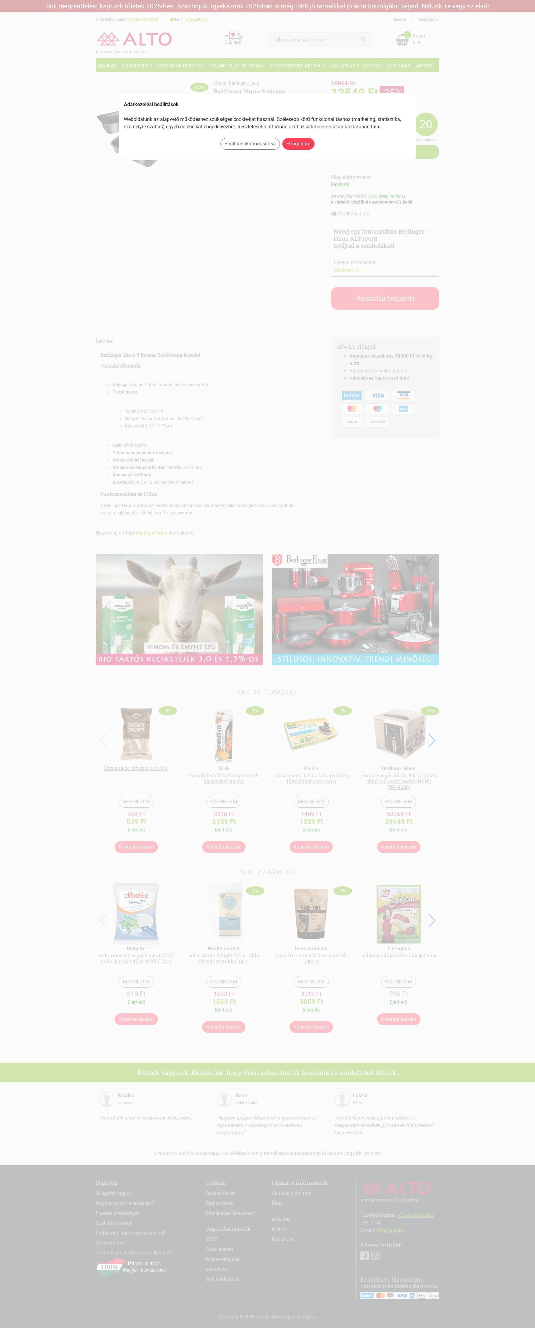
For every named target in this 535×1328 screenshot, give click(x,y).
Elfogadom (298, 144)
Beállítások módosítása (250, 144)
